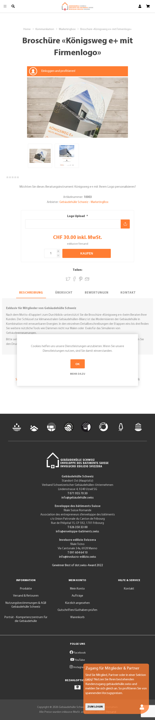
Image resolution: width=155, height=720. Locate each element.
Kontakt (128, 292)
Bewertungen (96, 292)
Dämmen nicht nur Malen (62, 328)
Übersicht (64, 292)
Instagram (79, 667)
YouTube (79, 660)
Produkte (26, 588)
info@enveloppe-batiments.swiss (77, 531)
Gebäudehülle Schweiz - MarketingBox (83, 202)
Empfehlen (87, 278)
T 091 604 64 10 (78, 552)
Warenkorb (77, 617)
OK (77, 363)
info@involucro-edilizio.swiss (77, 557)
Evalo (88, 328)
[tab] (31, 293)
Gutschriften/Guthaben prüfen (77, 610)
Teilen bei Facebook (74, 279)
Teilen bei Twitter (68, 279)
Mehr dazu (77, 374)
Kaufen (86, 253)
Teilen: (77, 270)
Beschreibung (31, 292)
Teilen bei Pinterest (81, 279)
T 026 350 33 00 (78, 527)
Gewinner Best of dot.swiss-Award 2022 (77, 565)
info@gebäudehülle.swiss (78, 497)
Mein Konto (77, 588)
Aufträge (77, 595)
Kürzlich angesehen (77, 603)
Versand (83, 243)
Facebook (79, 652)
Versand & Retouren (26, 595)
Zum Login (95, 706)
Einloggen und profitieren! (58, 71)
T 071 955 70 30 (78, 493)
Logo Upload (76, 216)
